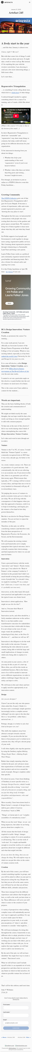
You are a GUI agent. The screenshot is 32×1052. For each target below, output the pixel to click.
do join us (9, 271)
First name (6, 1004)
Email (5, 1019)
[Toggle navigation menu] (29, 2)
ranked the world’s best (9, 356)
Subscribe (16, 1028)
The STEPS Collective (9, 198)
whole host (15, 92)
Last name (6, 1012)
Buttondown (12, 1048)
